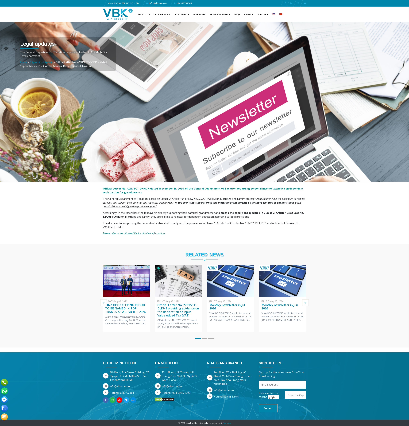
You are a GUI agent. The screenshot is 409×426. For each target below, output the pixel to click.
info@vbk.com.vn (120, 386)
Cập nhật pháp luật (41, 62)
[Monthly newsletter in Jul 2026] (230, 281)
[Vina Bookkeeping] (118, 14)
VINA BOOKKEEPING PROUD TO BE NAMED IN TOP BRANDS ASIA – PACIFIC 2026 (125, 308)
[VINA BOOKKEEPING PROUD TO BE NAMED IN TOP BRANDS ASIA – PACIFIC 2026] (126, 281)
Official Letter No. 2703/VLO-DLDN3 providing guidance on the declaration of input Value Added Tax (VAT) (178, 310)
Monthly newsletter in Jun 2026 (280, 306)
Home (23, 62)
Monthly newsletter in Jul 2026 (227, 306)
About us (144, 14)
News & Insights (219, 14)
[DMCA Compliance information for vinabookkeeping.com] (164, 399)
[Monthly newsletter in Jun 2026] (282, 281)
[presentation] (103, 302)
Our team (199, 14)
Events (248, 14)
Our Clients (181, 14)
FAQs (237, 14)
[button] (198, 338)
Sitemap (227, 423)
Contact (262, 14)
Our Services (162, 14)
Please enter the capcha (268, 395)
